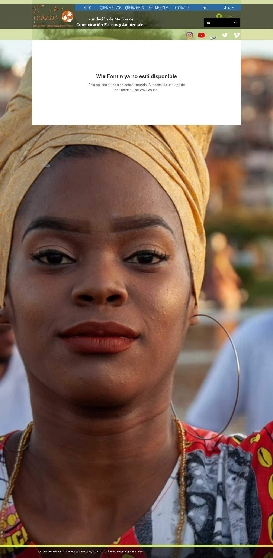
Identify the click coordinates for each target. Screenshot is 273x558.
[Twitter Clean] (225, 35)
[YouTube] (201, 35)
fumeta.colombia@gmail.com (125, 551)
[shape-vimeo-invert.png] (236, 35)
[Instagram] (189, 35)
